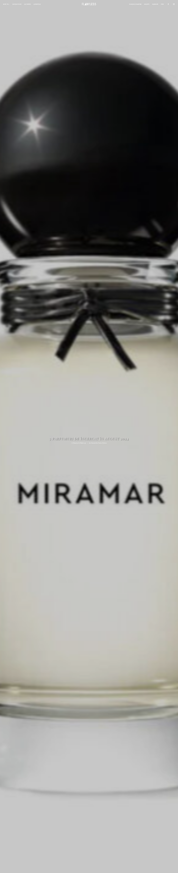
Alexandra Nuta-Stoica (99, 443)
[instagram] (173, 4)
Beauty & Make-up (79, 443)
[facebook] (168, 4)
